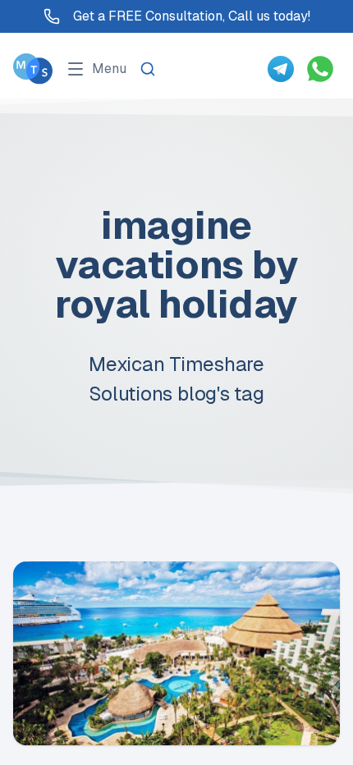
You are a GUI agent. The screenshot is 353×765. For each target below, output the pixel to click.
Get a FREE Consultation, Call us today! (191, 16)
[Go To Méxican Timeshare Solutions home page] (33, 68)
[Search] (147, 69)
